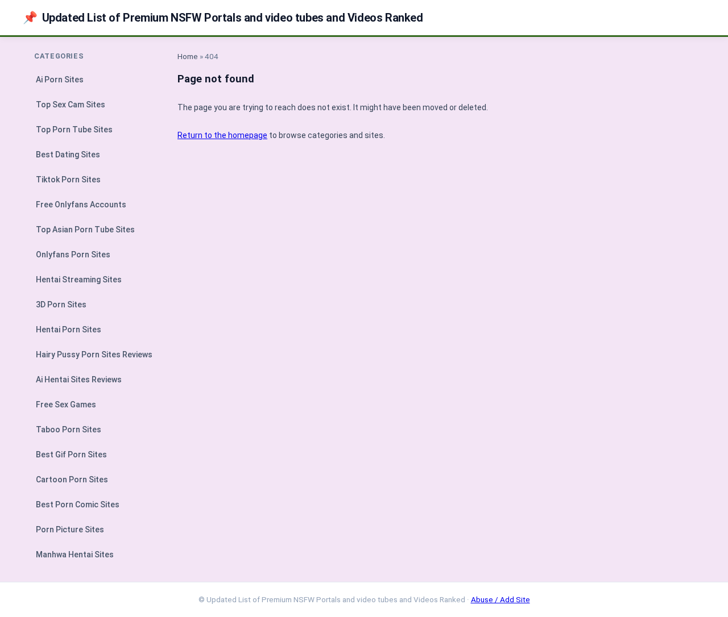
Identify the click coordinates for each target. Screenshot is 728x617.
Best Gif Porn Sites (71, 454)
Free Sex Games (66, 404)
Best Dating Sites (68, 154)
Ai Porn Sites (60, 79)
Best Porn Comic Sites (77, 504)
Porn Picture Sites (70, 529)
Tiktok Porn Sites (68, 179)
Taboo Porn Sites (68, 429)
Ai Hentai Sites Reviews (79, 379)
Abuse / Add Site (500, 599)
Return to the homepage (222, 135)
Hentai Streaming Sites (79, 279)
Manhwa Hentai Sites (75, 554)
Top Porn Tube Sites (74, 129)
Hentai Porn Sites (68, 329)
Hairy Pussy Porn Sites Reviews (94, 354)
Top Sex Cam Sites (70, 104)
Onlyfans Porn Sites (73, 254)
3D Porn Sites (61, 304)
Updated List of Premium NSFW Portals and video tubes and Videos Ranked (223, 17)
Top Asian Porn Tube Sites (85, 229)
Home (187, 56)
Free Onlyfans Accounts (81, 204)
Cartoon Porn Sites (72, 479)
